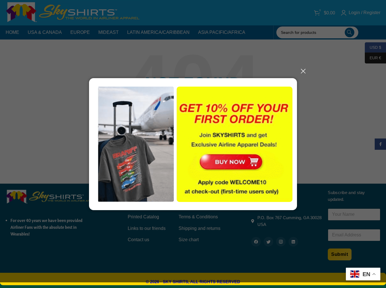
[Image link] (231, 161)
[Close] (303, 71)
